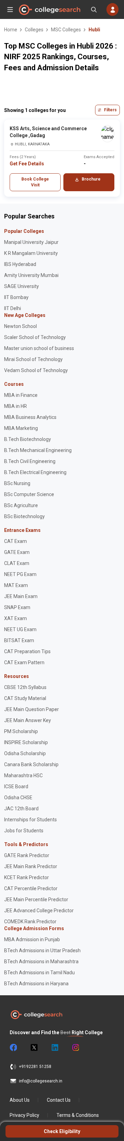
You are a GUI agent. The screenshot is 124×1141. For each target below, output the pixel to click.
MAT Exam (16, 585)
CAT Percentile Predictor (31, 888)
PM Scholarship (21, 731)
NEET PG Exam (20, 574)
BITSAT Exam (19, 640)
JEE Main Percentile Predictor (36, 899)
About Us (20, 1100)
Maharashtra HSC (23, 775)
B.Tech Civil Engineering (29, 461)
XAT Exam (15, 618)
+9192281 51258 (35, 1066)
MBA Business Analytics (30, 417)
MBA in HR (15, 406)
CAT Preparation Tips (27, 651)
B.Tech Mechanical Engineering (38, 450)
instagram (75, 1047)
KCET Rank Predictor (26, 877)
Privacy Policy (24, 1115)
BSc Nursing (17, 483)
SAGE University (21, 286)
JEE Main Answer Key (27, 720)
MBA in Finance (21, 395)
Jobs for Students (23, 830)
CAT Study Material (25, 698)
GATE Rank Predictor (26, 855)
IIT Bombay (16, 297)
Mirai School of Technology (33, 359)
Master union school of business (39, 348)
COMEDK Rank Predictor (30, 921)
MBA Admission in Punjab (32, 939)
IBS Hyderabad (20, 264)
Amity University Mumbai (31, 275)
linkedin (54, 1047)
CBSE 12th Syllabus (25, 687)
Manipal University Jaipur (31, 242)
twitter (34, 1047)
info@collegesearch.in (40, 1081)
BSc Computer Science (29, 494)
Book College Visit (35, 182)
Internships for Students (30, 819)
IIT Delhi (12, 308)
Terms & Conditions (77, 1115)
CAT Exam (15, 541)
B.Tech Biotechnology (27, 439)
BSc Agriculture (21, 505)
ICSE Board (16, 786)
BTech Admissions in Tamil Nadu (39, 972)
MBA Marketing (21, 428)
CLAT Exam (16, 563)
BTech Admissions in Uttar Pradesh (42, 950)
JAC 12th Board (21, 808)
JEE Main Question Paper (31, 709)
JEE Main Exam (21, 596)
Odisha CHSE (18, 797)
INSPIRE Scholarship (26, 742)
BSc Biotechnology (24, 516)
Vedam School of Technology (36, 370)
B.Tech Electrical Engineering (35, 472)
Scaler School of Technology (35, 337)
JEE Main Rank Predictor (30, 866)
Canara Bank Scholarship (31, 764)
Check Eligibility (62, 1131)
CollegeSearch (49, 9)
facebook (13, 1047)
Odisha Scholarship (25, 753)
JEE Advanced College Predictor (39, 910)
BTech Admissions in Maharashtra (41, 961)
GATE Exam (17, 552)
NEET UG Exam (20, 629)
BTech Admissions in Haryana (36, 983)
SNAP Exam (17, 607)
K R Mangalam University (31, 253)
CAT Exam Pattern (24, 662)
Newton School (20, 326)
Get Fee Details (27, 163)
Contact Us (59, 1100)
